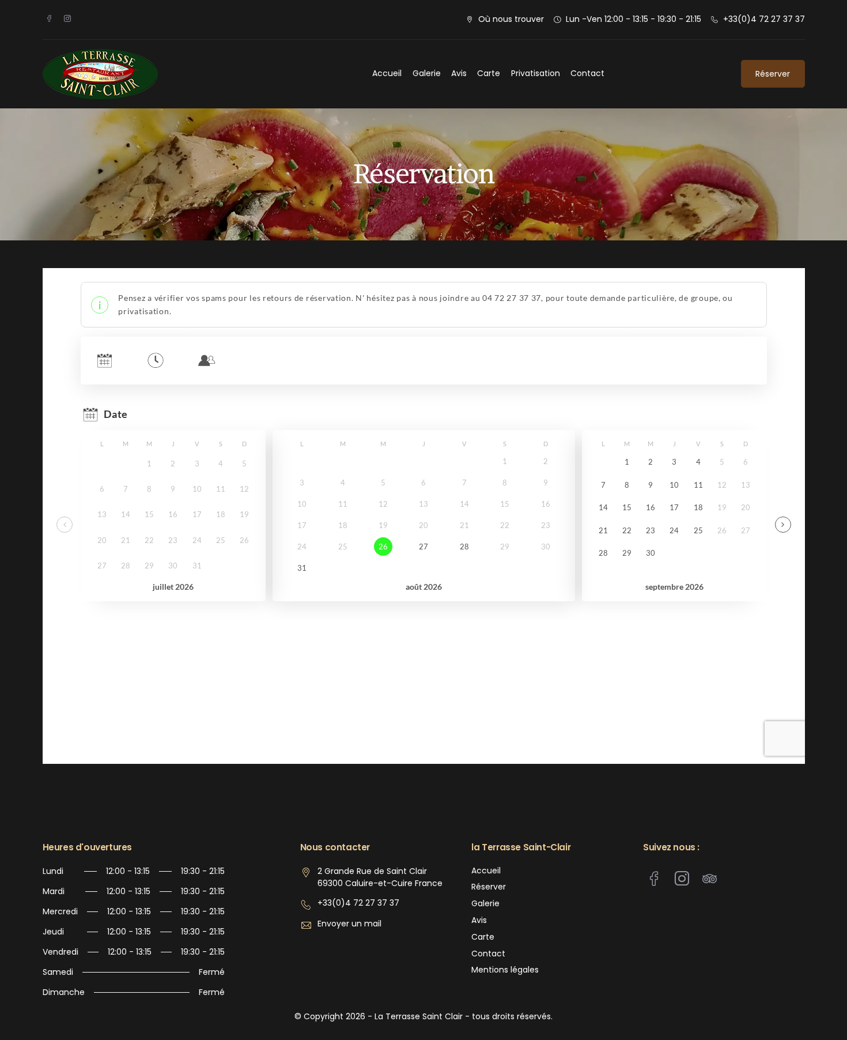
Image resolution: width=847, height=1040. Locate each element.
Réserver (772, 74)
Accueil (387, 73)
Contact (587, 73)
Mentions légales (505, 969)
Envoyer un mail (349, 923)
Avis (459, 73)
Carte (488, 73)
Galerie (427, 73)
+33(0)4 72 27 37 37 (764, 19)
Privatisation (535, 73)
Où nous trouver (511, 19)
